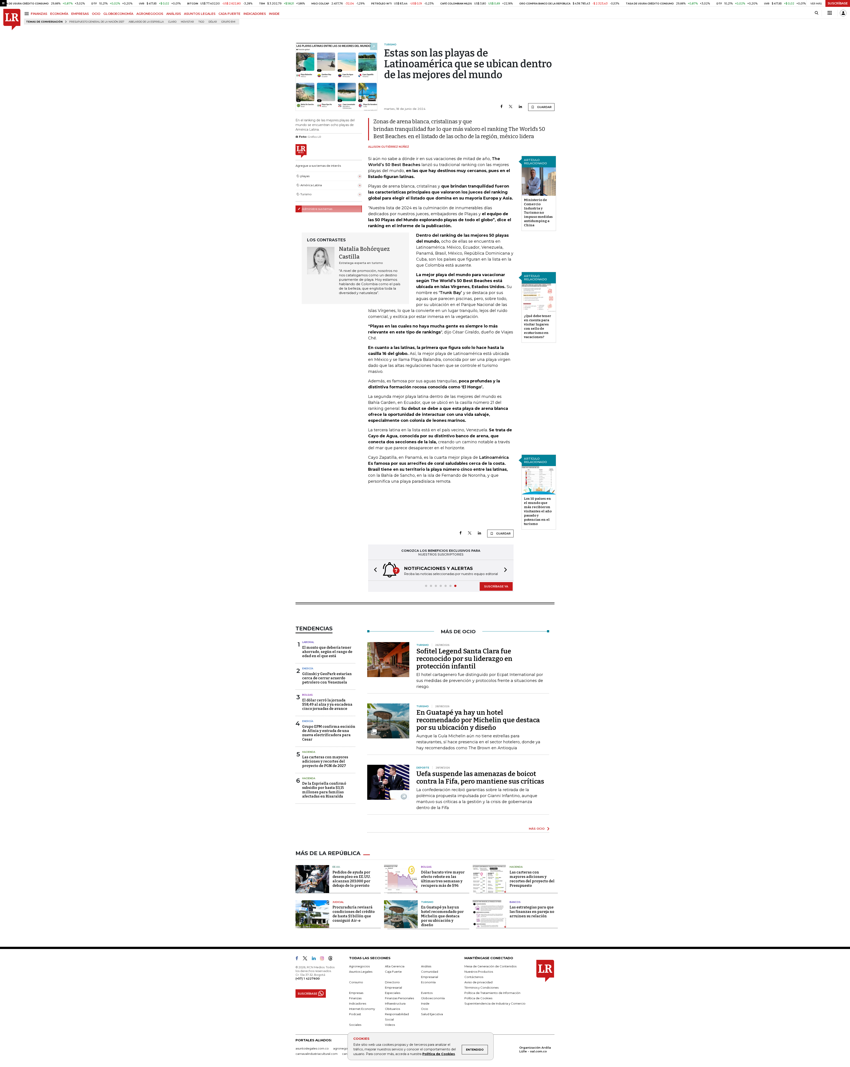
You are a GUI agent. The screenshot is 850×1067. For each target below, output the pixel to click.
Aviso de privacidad (478, 982)
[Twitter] (511, 107)
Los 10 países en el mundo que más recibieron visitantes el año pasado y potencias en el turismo (538, 511)
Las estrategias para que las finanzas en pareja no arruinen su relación (532, 911)
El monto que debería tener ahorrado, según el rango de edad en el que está (327, 651)
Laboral (308, 642)
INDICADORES (254, 14)
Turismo (427, 902)
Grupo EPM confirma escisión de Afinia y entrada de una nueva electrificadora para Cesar (328, 733)
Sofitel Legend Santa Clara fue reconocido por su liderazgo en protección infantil (464, 658)
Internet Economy (362, 1009)
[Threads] (332, 959)
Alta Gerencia (394, 966)
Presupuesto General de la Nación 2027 (96, 21)
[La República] (11, 19)
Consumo (356, 982)
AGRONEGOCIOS (149, 14)
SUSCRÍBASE (838, 3)
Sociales (355, 1024)
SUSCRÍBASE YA (496, 586)
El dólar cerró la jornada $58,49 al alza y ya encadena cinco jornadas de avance (327, 704)
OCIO (96, 14)
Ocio (424, 1009)
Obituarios (392, 1009)
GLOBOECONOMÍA (118, 14)
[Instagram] (323, 959)
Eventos (427, 993)
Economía (428, 982)
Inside (425, 1003)
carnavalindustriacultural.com (317, 1053)
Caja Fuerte (393, 971)
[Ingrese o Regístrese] (843, 13)
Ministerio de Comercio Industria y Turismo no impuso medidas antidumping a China (538, 212)
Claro (172, 21)
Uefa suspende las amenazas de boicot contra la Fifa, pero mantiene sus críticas (480, 777)
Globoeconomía (433, 998)
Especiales (392, 993)
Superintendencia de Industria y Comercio (494, 1003)
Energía (307, 668)
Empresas (356, 993)
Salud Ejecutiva (432, 1014)
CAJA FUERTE (229, 14)
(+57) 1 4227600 (308, 978)
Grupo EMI (228, 21)
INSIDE (274, 14)
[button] (374, 570)
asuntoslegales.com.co (312, 1048)
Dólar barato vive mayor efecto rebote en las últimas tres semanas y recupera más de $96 (443, 879)
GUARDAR (544, 107)
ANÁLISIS (173, 14)
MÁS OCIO (537, 828)
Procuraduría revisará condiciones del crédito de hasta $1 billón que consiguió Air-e (353, 914)
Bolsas (307, 694)
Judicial (338, 902)
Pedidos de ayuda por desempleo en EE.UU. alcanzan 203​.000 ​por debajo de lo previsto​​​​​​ (351, 879)
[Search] (816, 13)
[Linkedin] (520, 107)
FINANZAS (39, 14)
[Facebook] (501, 107)
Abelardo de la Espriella (146, 21)
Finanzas (355, 998)
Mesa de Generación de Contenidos (490, 966)
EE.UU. (336, 866)
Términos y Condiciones (481, 987)
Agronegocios (359, 966)
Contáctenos (473, 977)
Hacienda (308, 751)
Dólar (213, 21)
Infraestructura (395, 1003)
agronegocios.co (345, 1048)
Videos (390, 1024)
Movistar (187, 21)
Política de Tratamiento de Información (492, 993)
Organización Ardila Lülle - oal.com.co (535, 1049)
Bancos (515, 902)
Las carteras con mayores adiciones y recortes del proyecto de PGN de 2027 (325, 761)
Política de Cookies (438, 1054)
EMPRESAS (80, 14)
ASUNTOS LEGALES (199, 14)
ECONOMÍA (59, 14)
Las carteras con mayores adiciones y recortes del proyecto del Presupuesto (532, 879)
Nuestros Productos (478, 971)
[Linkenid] (315, 959)
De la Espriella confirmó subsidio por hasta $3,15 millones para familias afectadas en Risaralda (324, 789)
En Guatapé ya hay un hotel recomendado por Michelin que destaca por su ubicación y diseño (478, 720)
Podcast (355, 1014)
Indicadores (357, 1003)
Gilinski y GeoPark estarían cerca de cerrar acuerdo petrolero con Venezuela (327, 678)
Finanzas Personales (399, 998)
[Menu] (27, 14)
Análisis (426, 966)
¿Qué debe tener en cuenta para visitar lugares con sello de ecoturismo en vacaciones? (537, 326)
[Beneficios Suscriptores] (829, 13)
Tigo (201, 21)
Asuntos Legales (360, 971)
